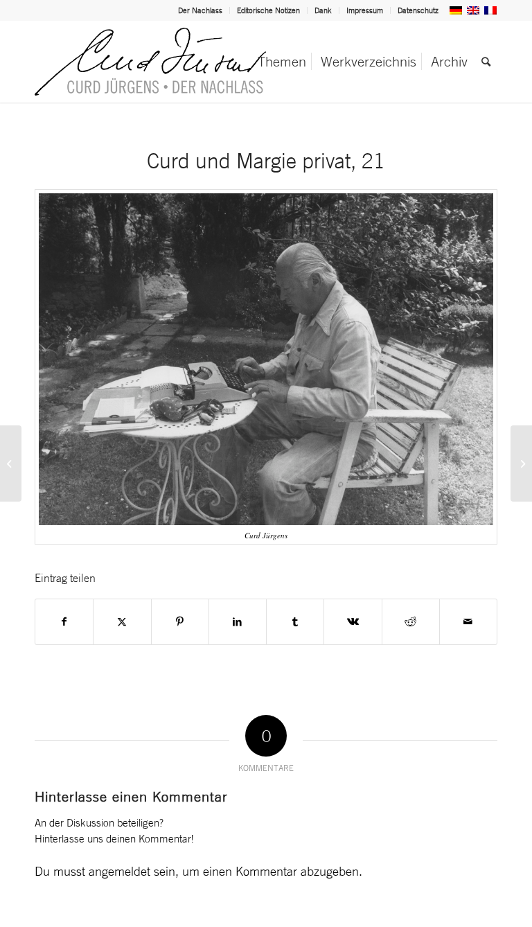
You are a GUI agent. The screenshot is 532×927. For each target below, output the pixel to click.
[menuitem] (200, 10)
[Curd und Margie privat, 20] (10, 463)
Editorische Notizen (268, 10)
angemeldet (119, 871)
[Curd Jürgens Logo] (150, 62)
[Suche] (486, 62)
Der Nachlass (200, 10)
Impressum (364, 10)
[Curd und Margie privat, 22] (521, 463)
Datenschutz (418, 10)
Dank (323, 10)
